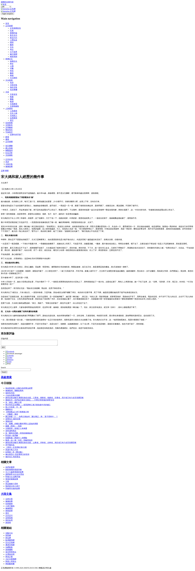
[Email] (8, 362)
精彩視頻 (13, 57)
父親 (7, 481)
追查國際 (9, 550)
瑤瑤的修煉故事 (11, 479)
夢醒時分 (9, 409)
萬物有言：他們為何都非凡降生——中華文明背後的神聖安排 (29, 400)
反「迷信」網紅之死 (13, 402)
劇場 (7, 137)
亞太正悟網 (9, 542)
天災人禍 (13, 113)
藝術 (12, 45)
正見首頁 (9, 159)
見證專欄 (13, 90)
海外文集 (13, 87)
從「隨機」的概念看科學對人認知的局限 (21, 424)
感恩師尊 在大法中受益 (14, 474)
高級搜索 (6, 377)
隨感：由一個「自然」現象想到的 (18, 440)
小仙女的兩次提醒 (12, 395)
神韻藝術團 (9, 564)
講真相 (8, 523)
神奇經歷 (9, 511)
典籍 (12, 75)
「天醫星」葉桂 (11, 414)
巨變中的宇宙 (15, 134)
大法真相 (9, 80)
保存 (3, 347)
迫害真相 (9, 518)
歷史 (12, 64)
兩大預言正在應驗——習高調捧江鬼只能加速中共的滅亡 (28, 405)
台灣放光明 (9, 554)
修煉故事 (9, 166)
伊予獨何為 (9, 445)
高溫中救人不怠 (11, 450)
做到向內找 (9, 393)
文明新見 (9, 125)
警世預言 (9, 130)
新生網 (8, 538)
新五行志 (13, 38)
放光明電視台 (10, 552)
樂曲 (12, 99)
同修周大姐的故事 (12, 488)
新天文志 (13, 35)
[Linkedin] (9, 356)
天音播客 (9, 155)
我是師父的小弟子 (12, 486)
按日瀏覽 (9, 146)
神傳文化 (9, 59)
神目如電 (9, 520)
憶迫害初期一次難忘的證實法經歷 (18, 388)
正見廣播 (9, 142)
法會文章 (9, 499)
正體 (3, 171)
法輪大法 (9, 533)
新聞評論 (13, 33)
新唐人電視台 (10, 561)
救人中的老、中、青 (13, 407)
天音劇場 (13, 104)
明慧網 (8, 535)
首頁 (7, 23)
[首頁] (3, 4)
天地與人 (13, 116)
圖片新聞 (13, 54)
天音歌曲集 (14, 106)
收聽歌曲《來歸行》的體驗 (16, 438)
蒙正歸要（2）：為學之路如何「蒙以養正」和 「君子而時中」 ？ (31, 417)
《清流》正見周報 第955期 (16, 447)
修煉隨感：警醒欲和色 (14, 391)
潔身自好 (9, 421)
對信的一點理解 (11, 435)
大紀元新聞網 (10, 559)
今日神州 (13, 78)
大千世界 (13, 52)
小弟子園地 (9, 506)
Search (3, 367)
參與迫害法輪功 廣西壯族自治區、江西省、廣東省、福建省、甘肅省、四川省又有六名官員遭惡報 (44, 398)
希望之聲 (9, 557)
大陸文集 (13, 85)
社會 (12, 31)
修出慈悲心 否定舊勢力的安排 (17, 454)
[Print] (8, 364)
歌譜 (12, 101)
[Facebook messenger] (13, 353)
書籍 (7, 139)
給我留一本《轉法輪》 (14, 452)
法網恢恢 (9, 547)
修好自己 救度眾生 (12, 457)
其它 (12, 120)
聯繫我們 (9, 150)
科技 (12, 71)
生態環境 (13, 118)
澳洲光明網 (9, 545)
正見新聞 (9, 26)
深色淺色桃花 (10, 431)
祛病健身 (9, 504)
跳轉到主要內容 (7, 2)
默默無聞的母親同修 (13, 470)
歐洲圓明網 (9, 540)
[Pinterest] (9, 360)
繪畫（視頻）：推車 (13, 426)
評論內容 (4, 339)
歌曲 (12, 97)
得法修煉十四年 (11, 484)
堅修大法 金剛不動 (12, 477)
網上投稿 (9, 148)
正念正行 (9, 515)
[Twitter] (8, 358)
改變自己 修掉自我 (12, 419)
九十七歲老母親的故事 (14, 472)
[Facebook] (9, 351)
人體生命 (13, 40)
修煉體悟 (9, 508)
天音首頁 (13, 94)
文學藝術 (9, 127)
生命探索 (9, 123)
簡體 (7, 171)
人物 (12, 66)
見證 (12, 83)
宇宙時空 (9, 132)
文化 (12, 47)
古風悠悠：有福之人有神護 (16, 428)
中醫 (12, 68)
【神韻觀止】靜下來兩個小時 (17, 412)
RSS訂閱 (8, 153)
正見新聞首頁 (15, 28)
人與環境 (9, 108)
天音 (7, 92)
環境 (12, 42)
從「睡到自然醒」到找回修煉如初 (18, 433)
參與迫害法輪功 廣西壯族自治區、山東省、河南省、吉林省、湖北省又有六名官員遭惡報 (40, 442)
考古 (12, 49)
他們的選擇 (9, 467)
